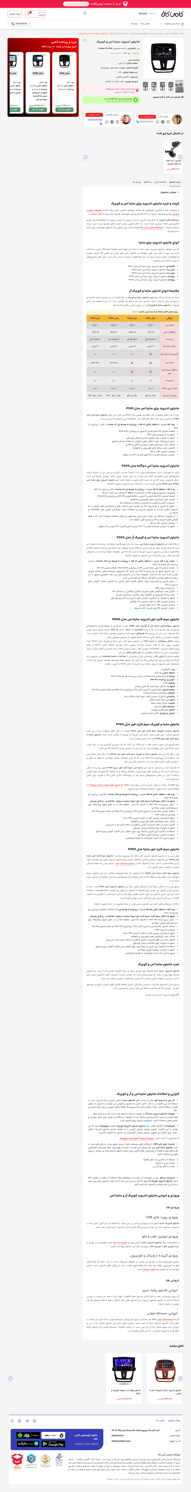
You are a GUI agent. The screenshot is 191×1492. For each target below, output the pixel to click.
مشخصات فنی (134, 60)
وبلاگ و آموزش (174, 1420)
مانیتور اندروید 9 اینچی (118, 33)
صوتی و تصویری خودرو (159, 33)
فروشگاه (174, 33)
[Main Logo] (172, 13)
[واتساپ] (19, 1420)
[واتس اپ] (157, 122)
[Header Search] (84, 13)
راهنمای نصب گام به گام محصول (167, 97)
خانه (182, 33)
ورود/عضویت (14, 14)
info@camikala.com (121, 1441)
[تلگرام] (162, 122)
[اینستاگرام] (168, 122)
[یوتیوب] (12, 1420)
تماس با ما (145, 23)
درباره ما (134, 23)
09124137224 (117, 1435)
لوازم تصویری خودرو (138, 33)
